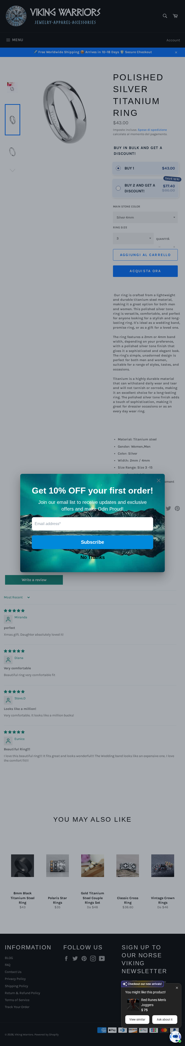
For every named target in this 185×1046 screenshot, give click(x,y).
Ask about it (164, 1019)
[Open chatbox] (175, 1037)
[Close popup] (177, 987)
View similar (137, 1019)
